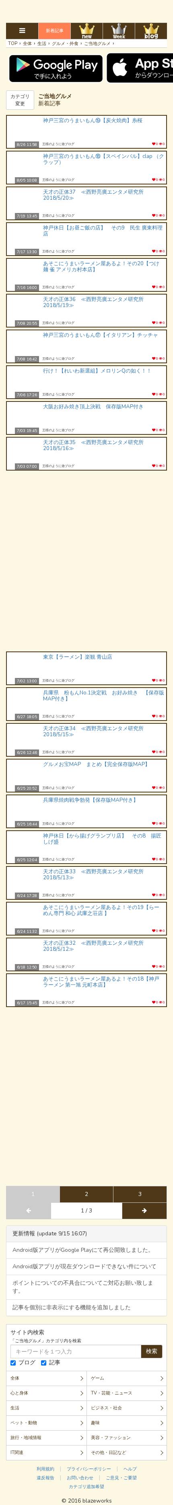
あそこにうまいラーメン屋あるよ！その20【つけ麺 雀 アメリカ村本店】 (101, 266)
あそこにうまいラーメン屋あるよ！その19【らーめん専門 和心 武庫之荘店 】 (101, 910)
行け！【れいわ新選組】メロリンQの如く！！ (97, 371)
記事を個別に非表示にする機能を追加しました (71, 1307)
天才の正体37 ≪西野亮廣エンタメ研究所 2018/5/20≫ (96, 195)
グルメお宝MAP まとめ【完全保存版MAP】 (96, 764)
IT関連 (16, 1453)
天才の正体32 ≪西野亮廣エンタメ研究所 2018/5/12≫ (96, 946)
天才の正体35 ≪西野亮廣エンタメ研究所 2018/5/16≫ (96, 445)
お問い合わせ (80, 1478)
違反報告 (45, 1478)
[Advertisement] (86, 10)
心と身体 (19, 1393)
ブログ (27, 1362)
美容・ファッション (111, 1438)
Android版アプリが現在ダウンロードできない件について (84, 1266)
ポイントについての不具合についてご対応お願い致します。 (82, 1287)
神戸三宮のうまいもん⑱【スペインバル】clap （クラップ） (103, 159)
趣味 (95, 1423)
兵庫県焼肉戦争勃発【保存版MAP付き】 (90, 800)
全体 (14, 1378)
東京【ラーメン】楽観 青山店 (77, 657)
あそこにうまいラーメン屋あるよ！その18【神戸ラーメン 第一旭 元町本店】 (101, 982)
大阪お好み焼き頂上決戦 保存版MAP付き (93, 406)
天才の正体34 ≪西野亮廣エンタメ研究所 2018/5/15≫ (96, 731)
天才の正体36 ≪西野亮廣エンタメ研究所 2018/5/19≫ (96, 302)
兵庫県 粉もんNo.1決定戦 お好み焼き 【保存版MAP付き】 (103, 695)
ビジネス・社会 (106, 1408)
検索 (151, 1351)
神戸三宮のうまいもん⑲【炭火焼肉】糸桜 (92, 120)
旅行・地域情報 (25, 1438)
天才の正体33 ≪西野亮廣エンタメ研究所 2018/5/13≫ (96, 874)
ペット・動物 (23, 1423)
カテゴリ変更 (20, 100)
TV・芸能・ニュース (111, 1393)
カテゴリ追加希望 (86, 1487)
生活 (14, 1408)
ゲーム (97, 1378)
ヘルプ (130, 1469)
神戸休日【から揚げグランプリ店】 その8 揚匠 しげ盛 (102, 839)
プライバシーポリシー (89, 1469)
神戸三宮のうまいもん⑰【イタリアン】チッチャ (100, 335)
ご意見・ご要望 (121, 1478)
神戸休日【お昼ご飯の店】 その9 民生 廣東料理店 (103, 231)
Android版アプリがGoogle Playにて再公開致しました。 (83, 1250)
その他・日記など (108, 1453)
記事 (54, 1362)
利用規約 (45, 1469)
